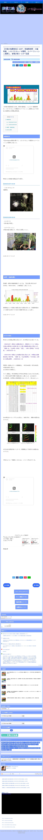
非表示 (11, 116)
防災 (15, 744)
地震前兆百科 (4, 749)
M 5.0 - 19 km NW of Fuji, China (7, 818)
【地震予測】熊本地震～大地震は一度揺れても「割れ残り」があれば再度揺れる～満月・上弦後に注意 (23, 697)
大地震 (26, 2)
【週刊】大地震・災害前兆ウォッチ (7, 746)
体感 (20, 742)
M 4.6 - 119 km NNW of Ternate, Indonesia (9, 824)
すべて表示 (40, 665)
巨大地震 (6, 744)
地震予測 (6, 742)
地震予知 (10, 742)
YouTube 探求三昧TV (6, 649)
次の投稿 (6, 585)
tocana (37, 744)
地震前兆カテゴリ (21, 607)
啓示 (10, 749)
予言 (18, 742)
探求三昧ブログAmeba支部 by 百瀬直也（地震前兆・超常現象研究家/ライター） (15, 633)
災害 (29, 744)
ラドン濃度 (23, 62)
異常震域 (21, 744)
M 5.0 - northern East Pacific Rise (7, 822)
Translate (9, 618)
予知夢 (31, 742)
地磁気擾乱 (30, 62)
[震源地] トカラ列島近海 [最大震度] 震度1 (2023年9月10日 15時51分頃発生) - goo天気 (16, 787)
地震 (16, 742)
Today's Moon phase (6, 793)
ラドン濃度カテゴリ (21, 596)
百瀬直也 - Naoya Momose (13, 766)
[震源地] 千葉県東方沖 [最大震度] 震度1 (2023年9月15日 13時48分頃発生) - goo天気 (15, 785)
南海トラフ (24, 742)
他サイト (38, 2)
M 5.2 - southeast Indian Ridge (7, 820)
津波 (13, 744)
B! (21, 65)
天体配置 (38, 742)
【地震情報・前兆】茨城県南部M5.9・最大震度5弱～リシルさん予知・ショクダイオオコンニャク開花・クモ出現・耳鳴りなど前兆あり (24, 692)
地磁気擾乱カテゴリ (21, 602)
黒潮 (18, 744)
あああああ (4, 651)
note (13, 742)
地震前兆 (37, 62)
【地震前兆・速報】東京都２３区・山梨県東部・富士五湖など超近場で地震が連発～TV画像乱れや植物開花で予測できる (24, 679)
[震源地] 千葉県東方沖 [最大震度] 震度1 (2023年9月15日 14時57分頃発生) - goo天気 (15, 783)
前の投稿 (36, 585)
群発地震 (26, 746)
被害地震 (18, 746)
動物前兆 (10, 744)
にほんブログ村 (7, 540)
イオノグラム (16, 62)
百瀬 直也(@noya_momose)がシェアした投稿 (14, 171)
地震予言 (34, 742)
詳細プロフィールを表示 (11, 768)
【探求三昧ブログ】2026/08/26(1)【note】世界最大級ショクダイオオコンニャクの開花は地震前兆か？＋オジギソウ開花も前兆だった (19, 641)
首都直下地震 (25, 744)
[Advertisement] (21, 23)
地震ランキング (35, 543)
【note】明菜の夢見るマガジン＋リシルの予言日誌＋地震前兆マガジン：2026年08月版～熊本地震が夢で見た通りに (24, 672)
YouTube (15, 746)
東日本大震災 (33, 744)
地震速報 (3, 744)
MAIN (5, 2)
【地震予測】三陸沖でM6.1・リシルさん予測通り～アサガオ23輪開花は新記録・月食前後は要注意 (17, 635)
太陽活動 (22, 746)
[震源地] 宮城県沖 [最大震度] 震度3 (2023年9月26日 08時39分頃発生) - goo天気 (14, 781)
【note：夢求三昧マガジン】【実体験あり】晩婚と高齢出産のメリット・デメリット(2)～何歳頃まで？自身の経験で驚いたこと (19, 646)
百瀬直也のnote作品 (6, 638)
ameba (8, 749)
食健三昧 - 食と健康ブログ (7, 654)
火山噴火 (27, 742)
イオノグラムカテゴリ (21, 591)
